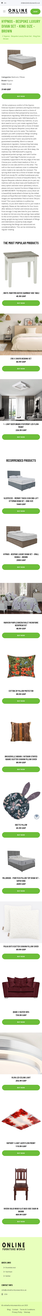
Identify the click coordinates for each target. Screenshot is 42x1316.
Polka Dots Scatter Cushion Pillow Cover (21, 946)
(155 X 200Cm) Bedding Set (21, 358)
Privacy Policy (17, 1312)
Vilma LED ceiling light (21, 1077)
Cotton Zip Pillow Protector (21, 691)
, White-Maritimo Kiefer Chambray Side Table (21, 293)
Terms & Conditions (27, 1309)
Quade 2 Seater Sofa (21, 1012)
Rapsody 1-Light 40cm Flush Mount (21, 1143)
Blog (9, 1309)
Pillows (22, 77)
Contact (15, 1309)
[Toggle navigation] (4, 11)
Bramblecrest (10, 1267)
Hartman (8, 1272)
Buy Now (21, 96)
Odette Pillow (21, 825)
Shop (35, 12)
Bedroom (15, 77)
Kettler (8, 1276)
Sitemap (27, 1312)
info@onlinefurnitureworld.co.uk (30, 3)
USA (5, 3)
